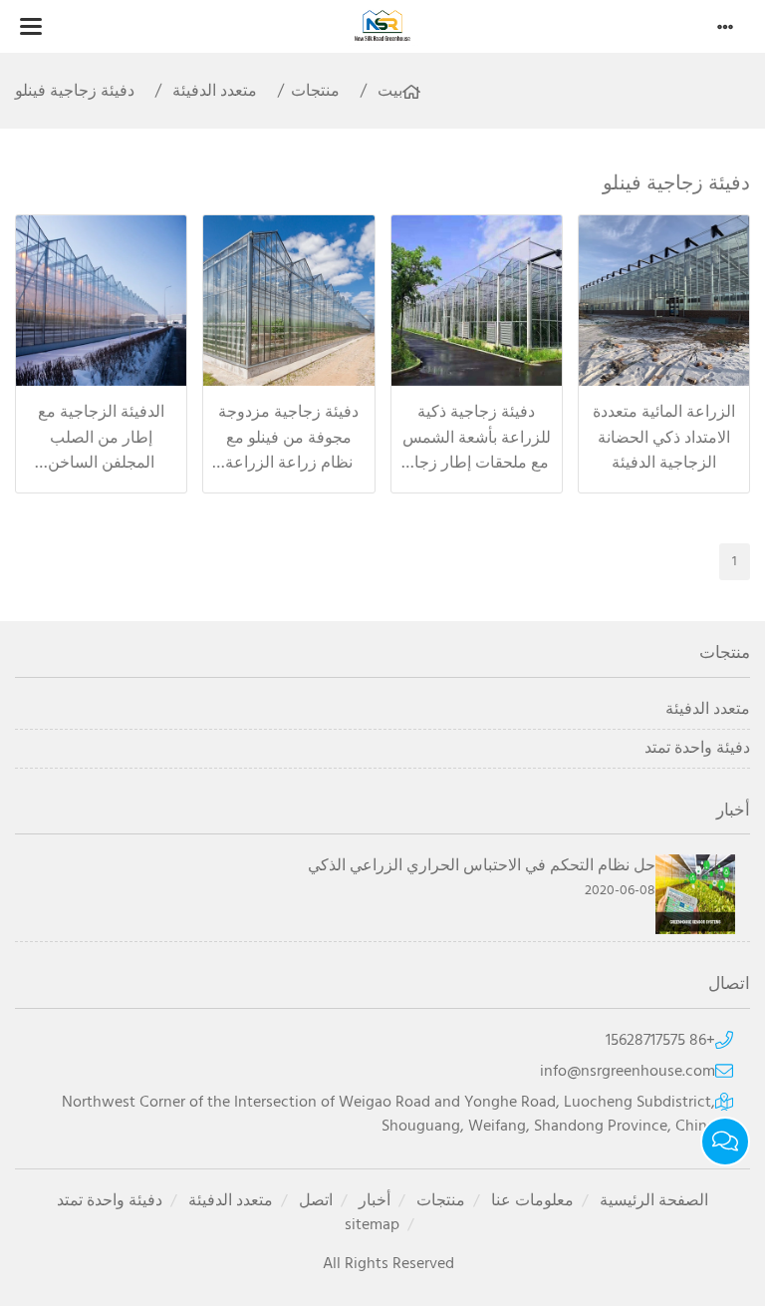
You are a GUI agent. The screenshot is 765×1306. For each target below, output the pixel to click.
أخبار (374, 1201)
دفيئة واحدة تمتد (697, 749)
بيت (390, 92)
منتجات (315, 92)
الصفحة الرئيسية (654, 1201)
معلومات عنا (532, 1201)
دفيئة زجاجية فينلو (74, 92)
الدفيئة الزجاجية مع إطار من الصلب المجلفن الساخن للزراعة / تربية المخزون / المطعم (101, 463)
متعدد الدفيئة (214, 92)
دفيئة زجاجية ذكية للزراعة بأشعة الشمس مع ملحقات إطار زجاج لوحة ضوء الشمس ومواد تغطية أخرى (476, 463)
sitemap (372, 1225)
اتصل (316, 1201)
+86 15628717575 (660, 1041)
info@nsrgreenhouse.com (627, 1072)
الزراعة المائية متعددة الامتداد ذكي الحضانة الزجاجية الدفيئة (664, 438)
